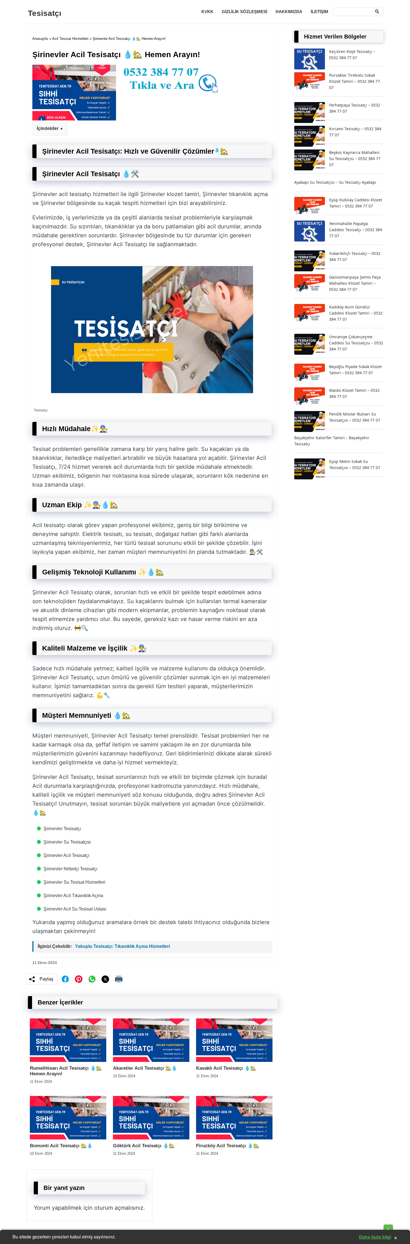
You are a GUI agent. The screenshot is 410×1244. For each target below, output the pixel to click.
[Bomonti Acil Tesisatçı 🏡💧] (68, 1138)
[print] (119, 979)
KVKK (207, 11)
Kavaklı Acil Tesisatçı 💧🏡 (226, 1068)
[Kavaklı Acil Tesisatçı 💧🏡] (234, 1060)
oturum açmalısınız (118, 1207)
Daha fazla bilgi (375, 1237)
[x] (105, 979)
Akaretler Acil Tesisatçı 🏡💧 (145, 1068)
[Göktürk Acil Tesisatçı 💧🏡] (151, 1138)
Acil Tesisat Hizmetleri (70, 39)
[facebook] (65, 979)
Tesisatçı (44, 13)
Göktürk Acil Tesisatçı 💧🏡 (144, 1145)
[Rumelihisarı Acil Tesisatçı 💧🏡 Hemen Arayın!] (68, 1060)
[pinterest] (78, 979)
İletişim (319, 11)
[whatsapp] (92, 979)
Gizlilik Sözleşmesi (244, 11)
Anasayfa (40, 39)
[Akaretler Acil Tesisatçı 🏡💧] (151, 1060)
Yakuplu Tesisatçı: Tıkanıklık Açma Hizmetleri (122, 946)
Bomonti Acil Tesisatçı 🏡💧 (61, 1145)
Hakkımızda (289, 11)
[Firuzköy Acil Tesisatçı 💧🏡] (234, 1138)
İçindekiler (48, 128)
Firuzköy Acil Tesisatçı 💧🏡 (227, 1145)
